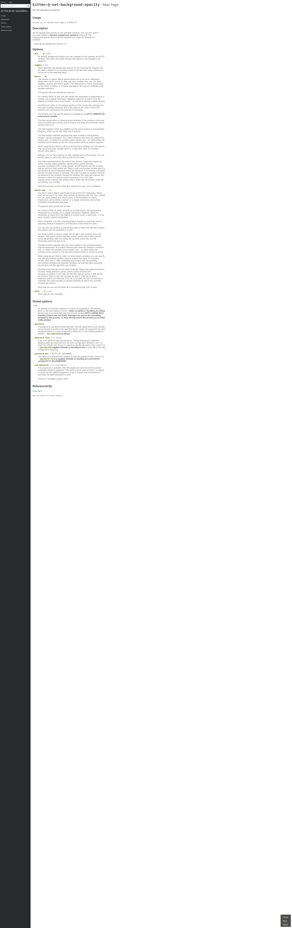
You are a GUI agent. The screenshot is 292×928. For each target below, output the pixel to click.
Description (5, 19)
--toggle (37, 65)
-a (43, 54)
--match (36, 76)
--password (38, 324)
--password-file (41, 338)
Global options (6, 27)
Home (285, 917)
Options (4, 23)
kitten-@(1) (37, 391)
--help (36, 291)
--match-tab (39, 190)
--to (35, 306)
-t (50, 190)
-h (44, 291)
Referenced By (6, 30)
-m (45, 76)
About (285, 924)
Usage (3, 16)
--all (35, 54)
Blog (285, 921)
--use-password (53, 334)
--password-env (40, 354)
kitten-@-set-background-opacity (16, 11)
